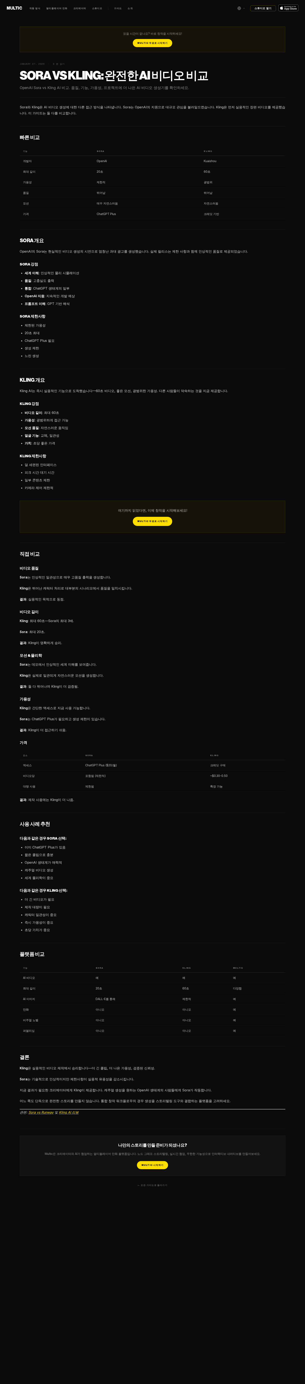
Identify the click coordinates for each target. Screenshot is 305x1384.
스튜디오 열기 (263, 8)
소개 (130, 8)
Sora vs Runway (41, 1112)
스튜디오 (97, 8)
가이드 (118, 8)
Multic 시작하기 (152, 1165)
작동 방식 (34, 8)
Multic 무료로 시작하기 (152, 43)
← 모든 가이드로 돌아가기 (152, 1185)
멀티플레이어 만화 (57, 8)
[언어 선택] (241, 8)
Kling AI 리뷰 (69, 1112)
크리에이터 (79, 8)
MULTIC (14, 8)
